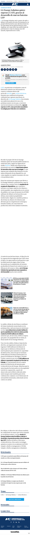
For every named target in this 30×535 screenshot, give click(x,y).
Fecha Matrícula (26, 527)
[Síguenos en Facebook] (11, 522)
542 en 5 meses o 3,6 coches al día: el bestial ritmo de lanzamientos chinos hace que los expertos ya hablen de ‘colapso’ (19, 296)
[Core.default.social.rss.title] (19, 522)
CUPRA (15, 1)
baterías (9, 93)
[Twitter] (5, 69)
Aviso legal (13, 527)
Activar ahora (10, 83)
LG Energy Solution (15, 99)
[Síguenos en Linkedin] (16, 522)
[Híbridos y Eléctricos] (15, 519)
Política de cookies (19, 527)
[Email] (16, 69)
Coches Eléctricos (6, 7)
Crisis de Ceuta (9, 1)
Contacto (9, 526)
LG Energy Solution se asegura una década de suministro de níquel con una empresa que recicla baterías (13, 483)
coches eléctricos (20, 93)
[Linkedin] (7, 69)
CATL (2, 87)
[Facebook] (2, 69)
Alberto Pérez (6, 65)
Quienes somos (2, 527)
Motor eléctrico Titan (23, 1)
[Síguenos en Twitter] (13, 522)
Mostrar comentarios (15, 499)
